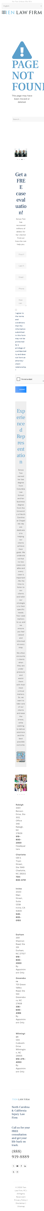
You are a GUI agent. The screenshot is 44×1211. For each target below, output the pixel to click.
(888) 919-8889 (20, 1154)
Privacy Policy (20, 1200)
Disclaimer (20, 1203)
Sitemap (21, 1206)
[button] (17, 153)
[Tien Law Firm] (22, 12)
